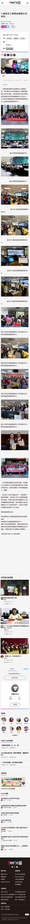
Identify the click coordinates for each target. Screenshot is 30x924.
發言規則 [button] (25, 669)
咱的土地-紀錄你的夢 (7, 897)
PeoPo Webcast (19, 877)
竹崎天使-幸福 (7, 807)
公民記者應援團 (19, 879)
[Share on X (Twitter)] (8, 55)
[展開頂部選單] (27, 2)
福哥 (4, 831)
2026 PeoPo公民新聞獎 (7, 894)
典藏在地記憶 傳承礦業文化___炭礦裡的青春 (14, 847)
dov (4, 800)
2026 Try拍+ (4, 892)
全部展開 (14, 735)
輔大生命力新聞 (7, 840)
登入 (19, 674)
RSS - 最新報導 (5, 907)
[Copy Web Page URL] (14, 55)
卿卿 (5, 600)
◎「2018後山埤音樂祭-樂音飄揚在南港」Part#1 (16, 627)
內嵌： (4, 76)
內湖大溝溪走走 (6, 820)
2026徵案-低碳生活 (20, 892)
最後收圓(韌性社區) (10, 598)
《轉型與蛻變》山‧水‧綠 (10, 745)
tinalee (5, 658)
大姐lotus (6, 630)
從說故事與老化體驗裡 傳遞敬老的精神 (14, 806)
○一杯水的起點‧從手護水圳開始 (12, 762)
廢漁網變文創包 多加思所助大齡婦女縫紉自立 (14, 838)
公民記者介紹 (19, 882)
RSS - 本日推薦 (5, 909)
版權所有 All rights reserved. (10, 48)
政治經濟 (22, 38)
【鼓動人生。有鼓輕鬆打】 (13, 656)
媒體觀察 (16, 38)
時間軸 (3, 879)
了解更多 (14, 704)
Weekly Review (5, 882)
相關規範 (3, 877)
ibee (4, 822)
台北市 (11, 35)
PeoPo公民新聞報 (20, 874)
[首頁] (15, 3)
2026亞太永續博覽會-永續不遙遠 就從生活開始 (14, 828)
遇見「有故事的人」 (20, 899)
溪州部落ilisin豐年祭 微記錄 (10, 798)
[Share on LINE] (11, 55)
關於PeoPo (4, 874)
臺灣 (7, 35)
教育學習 (9, 38)
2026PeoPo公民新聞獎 (8, 789)
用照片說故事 (4, 899)
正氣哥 (5, 815)
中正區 (16, 35)
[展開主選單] (2, 2)
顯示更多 (8, 45)
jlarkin (3, 723)
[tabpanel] (14, 674)
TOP (27, 914)
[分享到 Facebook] (5, 55)
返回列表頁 (15, 678)
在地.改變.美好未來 (20, 897)
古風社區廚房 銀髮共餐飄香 (10, 813)
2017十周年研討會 (20, 894)
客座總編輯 (18, 884)
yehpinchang (19, 723)
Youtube (17, 867)
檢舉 (13, 26)
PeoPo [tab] (12, 669)
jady (11, 723)
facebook (12, 867)
